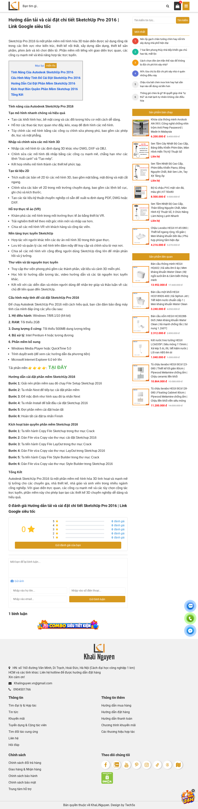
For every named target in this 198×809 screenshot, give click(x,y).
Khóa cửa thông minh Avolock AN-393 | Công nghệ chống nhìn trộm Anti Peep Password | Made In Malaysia (170, 125)
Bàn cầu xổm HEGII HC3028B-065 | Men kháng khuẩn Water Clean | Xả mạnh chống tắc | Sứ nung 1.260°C (169, 322)
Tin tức (13, 712)
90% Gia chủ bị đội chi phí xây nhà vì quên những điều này (162, 73)
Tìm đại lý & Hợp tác (22, 705)
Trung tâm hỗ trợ (20, 789)
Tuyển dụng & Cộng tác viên (28, 725)
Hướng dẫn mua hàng (116, 705)
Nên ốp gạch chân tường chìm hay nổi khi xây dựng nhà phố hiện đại (162, 41)
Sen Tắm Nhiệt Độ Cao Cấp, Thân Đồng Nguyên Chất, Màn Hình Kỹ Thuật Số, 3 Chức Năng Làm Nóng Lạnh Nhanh (169, 209)
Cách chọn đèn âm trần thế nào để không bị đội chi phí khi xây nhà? (162, 62)
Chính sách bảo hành (23, 776)
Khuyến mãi (17, 718)
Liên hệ (13, 738)
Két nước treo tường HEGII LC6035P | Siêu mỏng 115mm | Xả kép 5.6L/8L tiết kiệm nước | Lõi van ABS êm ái (169, 346)
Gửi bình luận (97, 599)
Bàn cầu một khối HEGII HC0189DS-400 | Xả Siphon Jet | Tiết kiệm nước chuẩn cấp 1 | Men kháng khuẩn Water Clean (170, 298)
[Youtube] (126, 765)
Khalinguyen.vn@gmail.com (32, 683)
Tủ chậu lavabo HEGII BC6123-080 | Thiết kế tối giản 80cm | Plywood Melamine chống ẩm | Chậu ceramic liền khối (169, 370)
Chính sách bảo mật (22, 782)
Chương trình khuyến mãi (118, 725)
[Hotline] (190, 620)
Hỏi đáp (14, 745)
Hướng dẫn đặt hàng (115, 712)
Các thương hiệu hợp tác (118, 732)
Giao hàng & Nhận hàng (25, 769)
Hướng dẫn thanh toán (116, 718)
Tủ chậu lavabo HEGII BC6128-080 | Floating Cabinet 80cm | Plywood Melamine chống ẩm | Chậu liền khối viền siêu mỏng (169, 394)
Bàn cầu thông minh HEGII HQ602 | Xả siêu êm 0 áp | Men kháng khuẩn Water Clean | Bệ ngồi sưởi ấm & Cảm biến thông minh (169, 272)
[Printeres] (136, 765)
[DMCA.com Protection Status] (145, 778)
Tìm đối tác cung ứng (23, 732)
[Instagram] (146, 765)
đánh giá (118, 521)
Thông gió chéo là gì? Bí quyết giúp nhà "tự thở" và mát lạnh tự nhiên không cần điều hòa (163, 97)
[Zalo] (116, 765)
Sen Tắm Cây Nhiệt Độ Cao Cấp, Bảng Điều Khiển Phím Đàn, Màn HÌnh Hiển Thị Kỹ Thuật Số (170, 147)
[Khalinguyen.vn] (14, 6)
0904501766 (22, 689)
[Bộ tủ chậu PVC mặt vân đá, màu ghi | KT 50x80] (140, 192)
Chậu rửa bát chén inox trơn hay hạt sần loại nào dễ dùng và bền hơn (161, 84)
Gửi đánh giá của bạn (68, 545)
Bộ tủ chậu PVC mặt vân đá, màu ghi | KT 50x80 (167, 189)
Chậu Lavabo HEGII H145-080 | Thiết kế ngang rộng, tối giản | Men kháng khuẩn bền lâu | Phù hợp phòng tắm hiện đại (169, 234)
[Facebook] (105, 765)
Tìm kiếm (182, 20)
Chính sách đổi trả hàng (25, 763)
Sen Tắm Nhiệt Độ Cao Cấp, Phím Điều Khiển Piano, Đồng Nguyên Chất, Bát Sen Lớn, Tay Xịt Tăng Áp (169, 169)
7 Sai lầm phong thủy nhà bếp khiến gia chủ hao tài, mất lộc (163, 51)
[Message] (190, 633)
